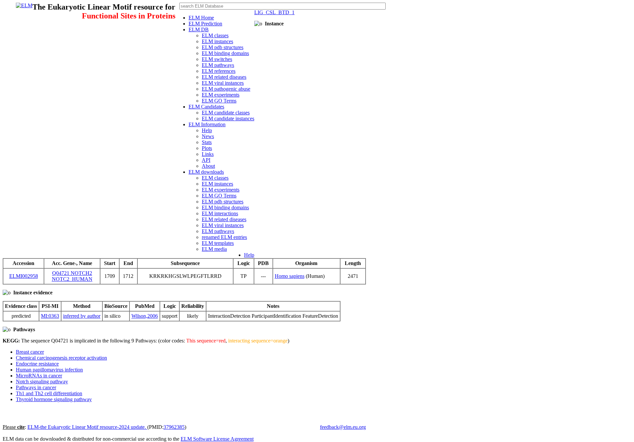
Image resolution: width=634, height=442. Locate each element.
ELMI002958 (23, 276)
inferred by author (81, 316)
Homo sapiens (289, 276)
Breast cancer (30, 352)
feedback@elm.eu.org (343, 427)
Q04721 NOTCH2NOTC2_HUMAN (72, 276)
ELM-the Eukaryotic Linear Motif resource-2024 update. (87, 427)
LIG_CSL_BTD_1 (274, 12)
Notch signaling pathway (42, 381)
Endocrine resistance (37, 364)
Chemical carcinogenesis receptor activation (61, 358)
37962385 (174, 427)
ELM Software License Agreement (217, 439)
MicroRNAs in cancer (39, 375)
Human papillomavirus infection (49, 369)
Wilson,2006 (144, 316)
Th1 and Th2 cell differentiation (49, 393)
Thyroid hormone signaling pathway (54, 399)
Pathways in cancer (36, 387)
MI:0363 (50, 316)
